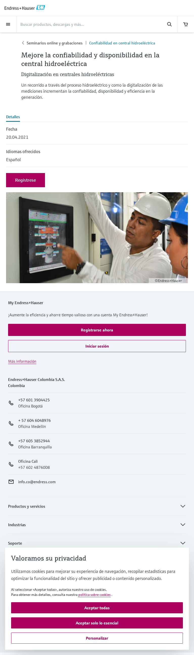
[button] (97, 330)
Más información (22, 361)
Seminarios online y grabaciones (55, 42)
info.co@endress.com (37, 481)
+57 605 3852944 (34, 440)
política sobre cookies (94, 594)
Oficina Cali (28, 461)
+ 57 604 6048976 (34, 420)
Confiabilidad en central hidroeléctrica (122, 42)
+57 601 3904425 (34, 399)
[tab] (97, 117)
